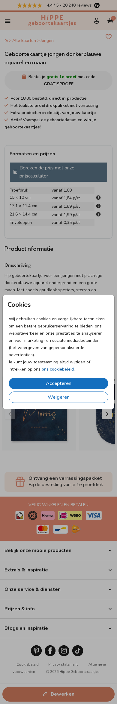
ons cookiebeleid (58, 369)
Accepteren (58, 383)
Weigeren (59, 397)
